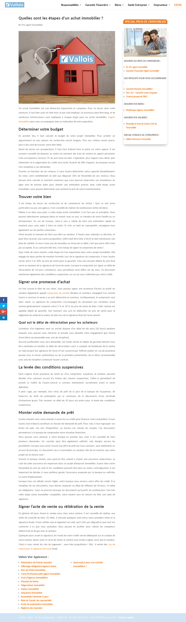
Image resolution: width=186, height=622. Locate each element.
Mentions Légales (126, 617)
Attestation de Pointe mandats (37, 562)
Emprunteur (161, 5)
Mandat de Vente (29, 581)
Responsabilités (70, 5)
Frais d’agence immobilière (34, 577)
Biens (118, 5)
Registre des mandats (31, 607)
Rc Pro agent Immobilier (31, 24)
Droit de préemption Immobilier (37, 604)
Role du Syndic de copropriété (36, 600)
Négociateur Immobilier (33, 585)
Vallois (23, 556)
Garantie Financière (96, 5)
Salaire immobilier (30, 588)
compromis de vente (57, 292)
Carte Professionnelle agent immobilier (40, 573)
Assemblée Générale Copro (35, 596)
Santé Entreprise (137, 5)
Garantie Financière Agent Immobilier (142, 71)
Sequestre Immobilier (31, 592)
